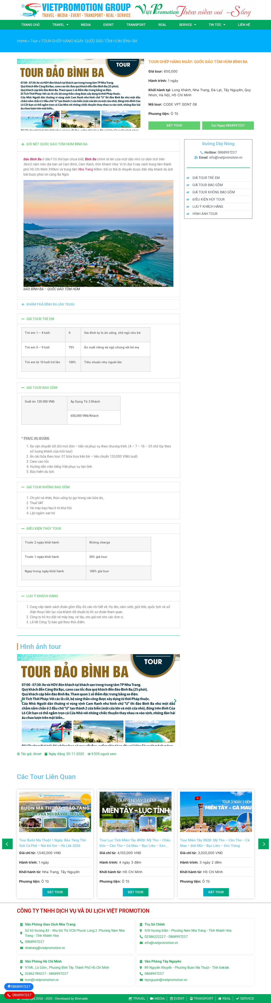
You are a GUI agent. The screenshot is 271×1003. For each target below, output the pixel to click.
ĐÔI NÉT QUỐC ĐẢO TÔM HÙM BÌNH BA (56, 144)
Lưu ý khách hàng (42, 596)
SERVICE (185, 25)
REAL (162, 25)
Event (108, 25)
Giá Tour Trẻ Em (40, 319)
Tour (34, 41)
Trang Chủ (30, 25)
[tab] (98, 144)
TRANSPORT (136, 25)
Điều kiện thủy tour (43, 529)
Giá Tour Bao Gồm (41, 388)
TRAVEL (58, 25)
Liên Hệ (244, 25)
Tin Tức (215, 25)
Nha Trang (85, 169)
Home (22, 41)
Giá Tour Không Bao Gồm (48, 487)
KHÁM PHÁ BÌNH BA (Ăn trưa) (50, 304)
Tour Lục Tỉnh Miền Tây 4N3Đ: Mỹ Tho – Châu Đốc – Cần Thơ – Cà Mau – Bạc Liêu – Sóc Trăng (135, 845)
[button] (174, 125)
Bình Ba (90, 159)
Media (86, 25)
